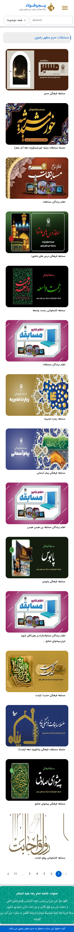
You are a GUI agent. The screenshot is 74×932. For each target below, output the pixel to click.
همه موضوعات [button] (13, 20)
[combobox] (51, 20)
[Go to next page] (8, 874)
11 (15, 874)
